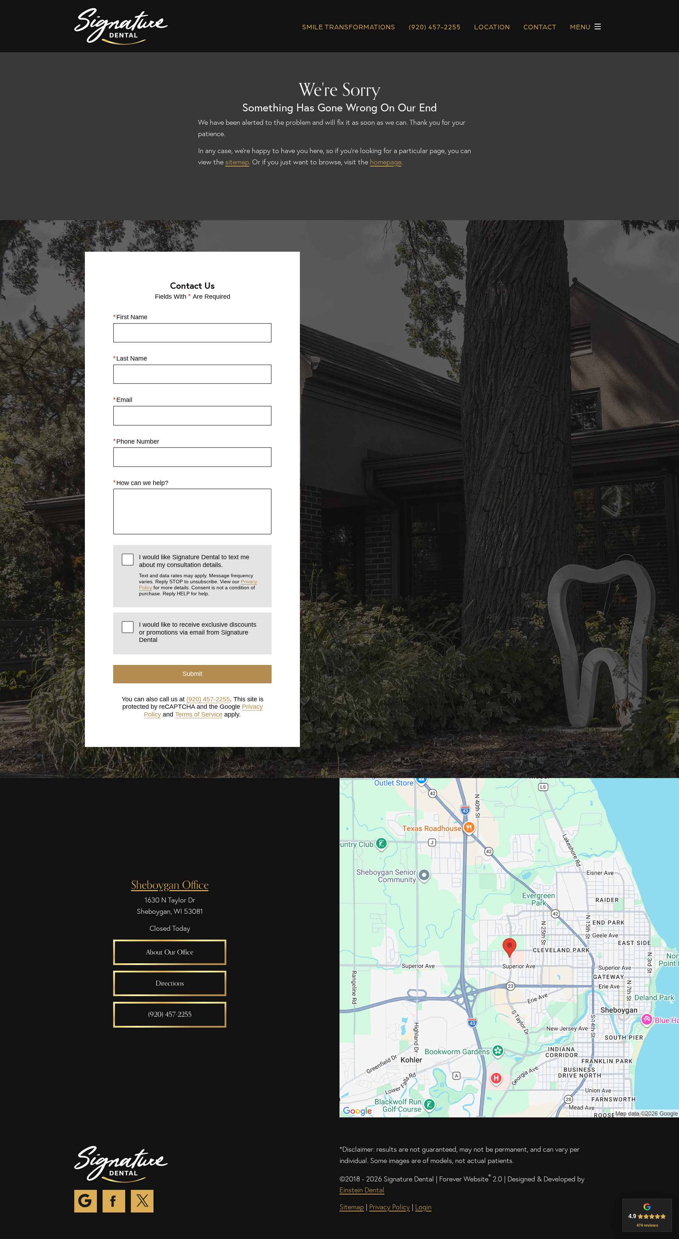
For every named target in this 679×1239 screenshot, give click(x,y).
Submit (192, 673)
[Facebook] (114, 1201)
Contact (540, 26)
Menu (580, 26)
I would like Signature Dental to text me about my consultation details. (198, 575)
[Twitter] (142, 1201)
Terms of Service (198, 714)
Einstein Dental (362, 1190)
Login (423, 1207)
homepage (385, 162)
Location (492, 26)
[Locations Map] (509, 946)
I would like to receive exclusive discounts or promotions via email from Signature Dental (197, 632)
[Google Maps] (85, 1201)
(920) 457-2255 (208, 699)
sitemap (237, 162)
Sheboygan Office (170, 884)
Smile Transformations (348, 26)
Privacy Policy (389, 1207)
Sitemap (352, 1207)
